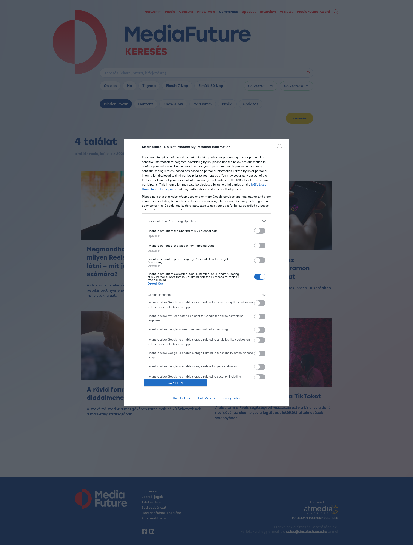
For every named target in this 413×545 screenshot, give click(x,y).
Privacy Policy (231, 398)
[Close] (281, 147)
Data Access (206, 398)
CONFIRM (175, 382)
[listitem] (206, 221)
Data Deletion (182, 398)
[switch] (259, 231)
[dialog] (206, 272)
